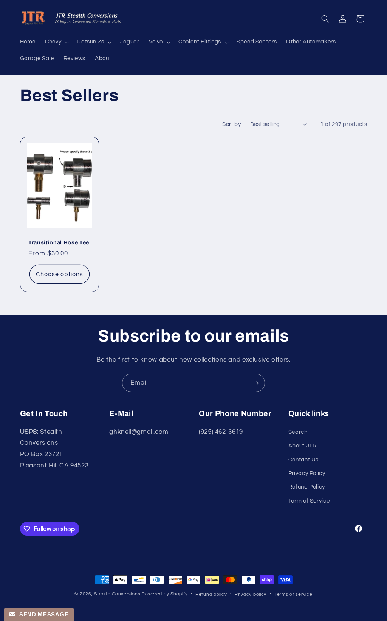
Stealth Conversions (117, 594)
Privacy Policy (306, 473)
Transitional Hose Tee (58, 242)
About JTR (302, 446)
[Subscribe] (256, 383)
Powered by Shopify (164, 594)
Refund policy (211, 594)
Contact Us (303, 460)
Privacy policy (250, 594)
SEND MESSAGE (41, 614)
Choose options (59, 274)
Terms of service (293, 594)
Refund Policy (306, 487)
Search (298, 432)
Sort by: (232, 124)
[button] (56, 42)
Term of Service (309, 501)
